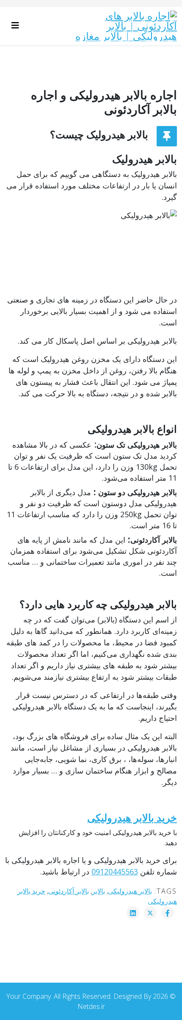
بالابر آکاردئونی (68, 891)
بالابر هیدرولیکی (130, 891)
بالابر (98, 891)
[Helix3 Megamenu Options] (17, 25)
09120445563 (114, 871)
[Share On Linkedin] (133, 912)
